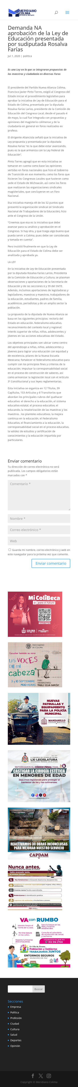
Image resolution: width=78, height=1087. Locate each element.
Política (14, 1012)
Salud (13, 1034)
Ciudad (14, 1023)
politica (27, 56)
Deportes (15, 1040)
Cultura (14, 1029)
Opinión (15, 1046)
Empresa (15, 1007)
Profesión (16, 1018)
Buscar (38, 989)
